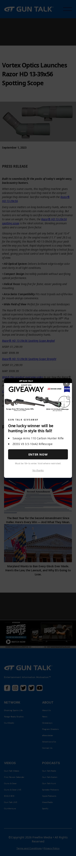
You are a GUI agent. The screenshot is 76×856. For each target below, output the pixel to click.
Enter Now (38, 454)
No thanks (38, 470)
